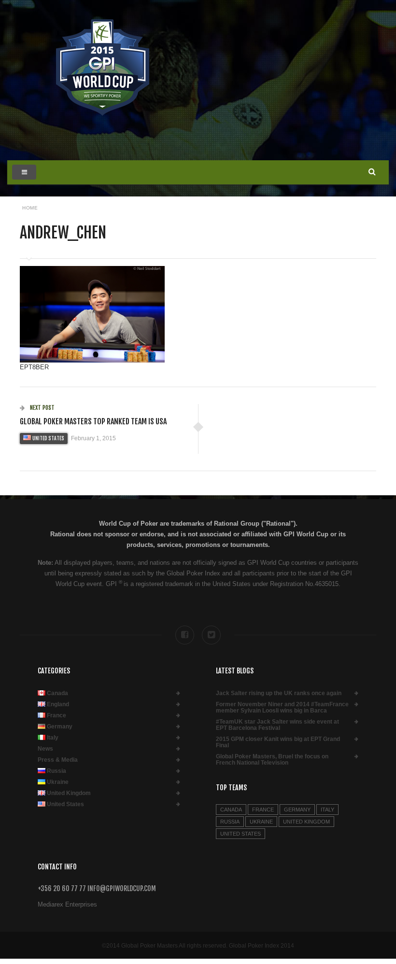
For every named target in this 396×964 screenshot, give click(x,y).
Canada (57, 693)
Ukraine (58, 782)
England (58, 704)
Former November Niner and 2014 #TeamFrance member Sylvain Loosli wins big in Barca (282, 707)
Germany (59, 727)
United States (48, 438)
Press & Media (58, 760)
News (45, 749)
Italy (52, 738)
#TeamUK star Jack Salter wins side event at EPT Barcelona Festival (277, 725)
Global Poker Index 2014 (261, 945)
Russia (56, 771)
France (56, 716)
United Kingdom (69, 793)
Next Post (41, 407)
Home (30, 207)
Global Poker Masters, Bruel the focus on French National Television (272, 760)
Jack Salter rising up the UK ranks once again (278, 693)
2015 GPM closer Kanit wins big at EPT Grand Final (278, 742)
